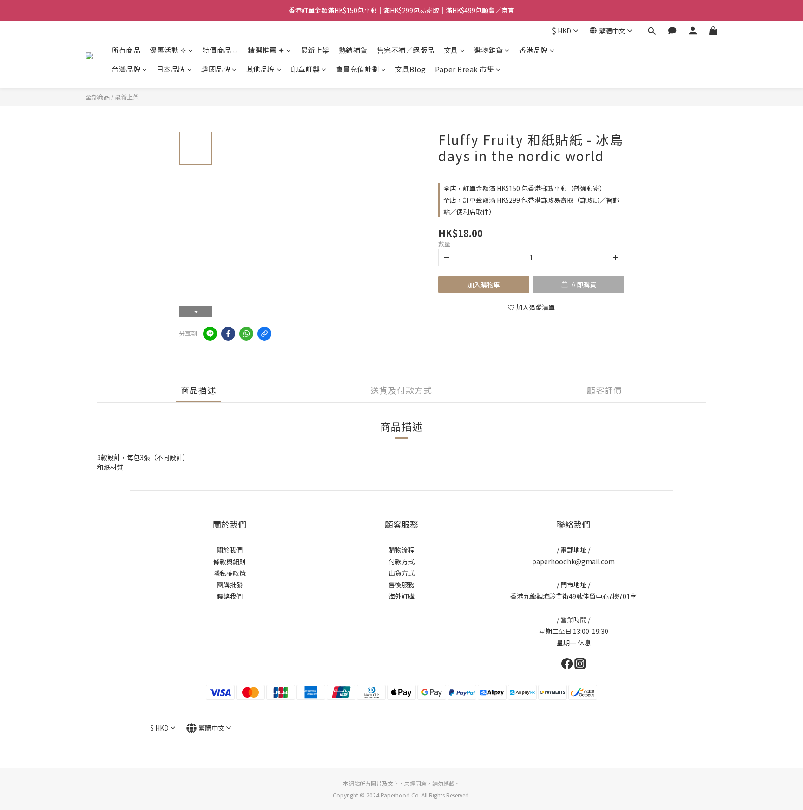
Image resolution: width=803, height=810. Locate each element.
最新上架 (315, 50)
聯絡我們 (230, 596)
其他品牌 (260, 69)
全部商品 (98, 96)
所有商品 (126, 50)
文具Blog (410, 69)
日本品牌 (171, 69)
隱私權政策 (229, 573)
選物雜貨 (488, 50)
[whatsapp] (246, 334)
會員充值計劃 (357, 69)
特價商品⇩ (221, 50)
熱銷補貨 (353, 50)
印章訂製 (305, 69)
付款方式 (401, 561)
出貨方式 (401, 573)
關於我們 (230, 549)
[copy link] (264, 334)
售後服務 (401, 584)
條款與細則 (229, 561)
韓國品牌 (215, 69)
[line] (210, 334)
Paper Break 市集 (464, 69)
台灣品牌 (126, 69)
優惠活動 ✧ (168, 50)
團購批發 (230, 584)
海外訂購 (401, 596)
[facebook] (228, 334)
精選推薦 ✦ (266, 50)
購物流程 (401, 549)
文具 (451, 50)
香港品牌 (533, 50)
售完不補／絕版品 (405, 50)
